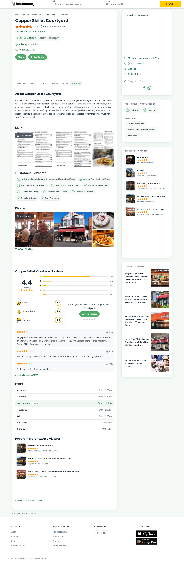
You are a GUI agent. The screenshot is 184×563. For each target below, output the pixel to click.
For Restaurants (61, 531)
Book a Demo (59, 536)
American (36, 14)
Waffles (33, 31)
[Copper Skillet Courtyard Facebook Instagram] (149, 88)
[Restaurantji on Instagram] (104, 533)
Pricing (56, 541)
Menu (21, 57)
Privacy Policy (18, 545)
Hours (65, 83)
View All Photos (24, 248)
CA (16, 14)
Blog (13, 541)
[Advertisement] (64, 69)
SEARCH (170, 4)
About (14, 531)
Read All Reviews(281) (26, 375)
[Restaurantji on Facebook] (97, 533)
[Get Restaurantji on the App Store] (146, 533)
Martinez (25, 14)
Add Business (59, 545)
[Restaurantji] (24, 3)
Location (76, 83)
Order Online (37, 57)
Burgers (41, 31)
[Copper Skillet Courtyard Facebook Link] (144, 88)
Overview (21, 83)
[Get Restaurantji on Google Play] (146, 541)
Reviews (54, 83)
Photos (43, 83)
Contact (15, 536)
